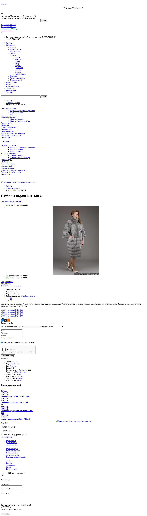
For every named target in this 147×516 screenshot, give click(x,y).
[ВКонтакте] (2, 320)
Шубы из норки (16, 115)
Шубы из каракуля (13, 451)
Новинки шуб (6, 129)
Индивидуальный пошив (15, 457)
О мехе (8, 467)
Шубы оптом (11, 441)
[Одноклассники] (8, 320)
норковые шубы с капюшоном (13, 133)
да (22, 376)
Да (20, 374)
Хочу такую (5, 284)
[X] (5, 320)
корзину (18, 286)
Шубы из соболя (16, 113)
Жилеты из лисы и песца (20, 121)
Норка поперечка (7, 131)
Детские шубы (6, 123)
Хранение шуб (11, 469)
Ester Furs (4, 4)
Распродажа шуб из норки (11, 135)
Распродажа (10, 465)
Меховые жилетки (8, 117)
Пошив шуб (5, 137)
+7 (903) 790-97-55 (8, 27)
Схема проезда (6, 437)
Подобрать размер (28, 296)
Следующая (16, 201)
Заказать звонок (7, 31)
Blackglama (5, 125)
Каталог (6, 141)
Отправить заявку (8, 356)
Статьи (8, 461)
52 (11, 300)
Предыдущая (6, 201)
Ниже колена (20, 372)
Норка (16, 364)
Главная (9, 101)
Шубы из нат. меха (8, 109)
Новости (9, 463)
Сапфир (13, 366)
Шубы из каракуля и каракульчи (22, 111)
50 (11, 298)
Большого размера (13, 103)
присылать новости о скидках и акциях (19, 342)
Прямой (19, 378)
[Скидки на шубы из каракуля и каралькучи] (19, 182)
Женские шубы (11, 445)
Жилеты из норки (17, 119)
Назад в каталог (7, 282)
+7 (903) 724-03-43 (8, 25)
